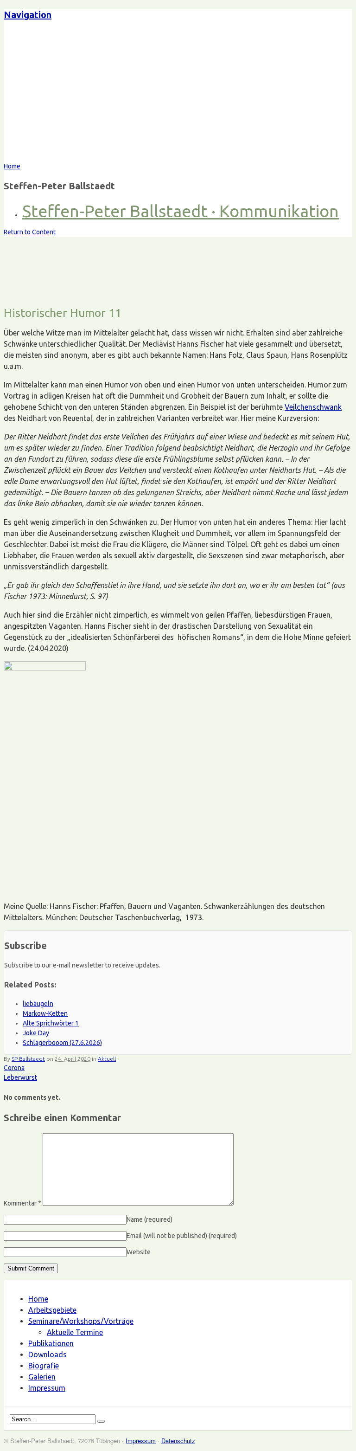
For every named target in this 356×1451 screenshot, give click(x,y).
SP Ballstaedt (28, 1059)
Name (149, 1219)
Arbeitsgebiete (52, 1310)
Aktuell (107, 1059)
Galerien (42, 1377)
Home (38, 1299)
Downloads (47, 1354)
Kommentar (22, 1203)
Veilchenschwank (313, 407)
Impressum (46, 1388)
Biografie (43, 1365)
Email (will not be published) (182, 1235)
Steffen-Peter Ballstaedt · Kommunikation (180, 210)
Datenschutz (178, 1440)
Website (139, 1252)
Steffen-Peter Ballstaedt (85, 95)
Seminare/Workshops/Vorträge (81, 1321)
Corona (14, 1067)
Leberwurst (20, 1077)
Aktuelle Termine (75, 1332)
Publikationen (51, 1343)
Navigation (27, 14)
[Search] (101, 1421)
